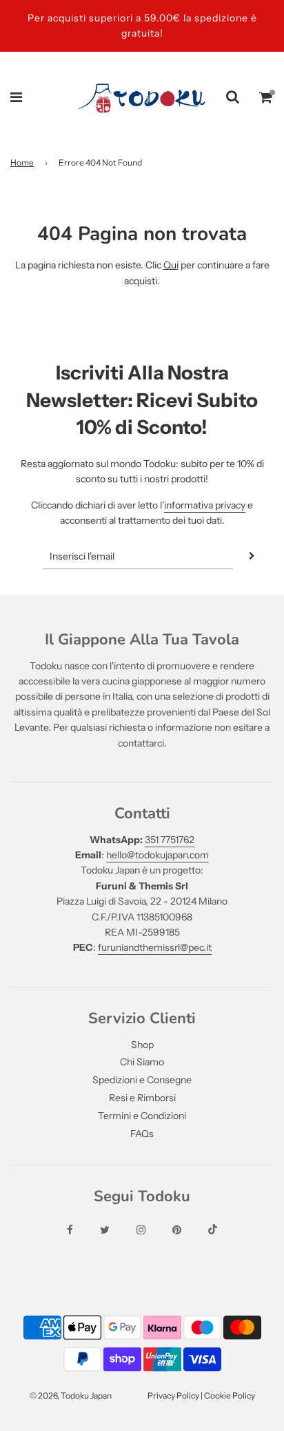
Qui (171, 265)
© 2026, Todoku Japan (71, 1395)
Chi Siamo (142, 1062)
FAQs (142, 1133)
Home (22, 162)
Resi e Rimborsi (142, 1098)
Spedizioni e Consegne (142, 1080)
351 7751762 (169, 839)
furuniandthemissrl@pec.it (155, 947)
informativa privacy (204, 505)
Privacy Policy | (176, 1395)
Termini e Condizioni (142, 1115)
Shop (142, 1044)
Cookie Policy (229, 1395)
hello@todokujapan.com (157, 855)
